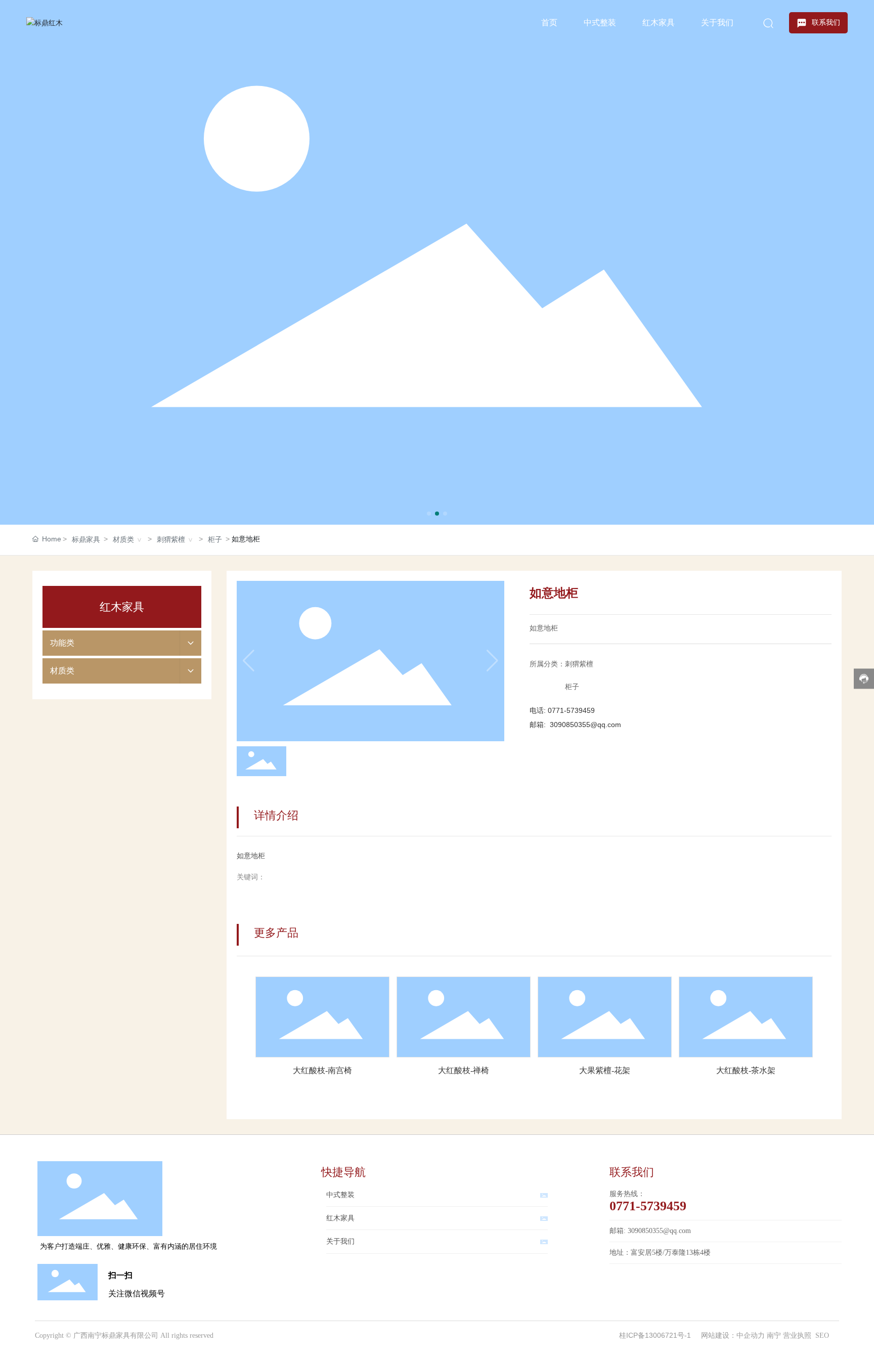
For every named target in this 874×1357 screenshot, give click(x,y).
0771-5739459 (571, 710)
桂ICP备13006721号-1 (655, 1335)
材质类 (123, 539)
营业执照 (797, 1335)
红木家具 (340, 1218)
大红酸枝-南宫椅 (322, 1070)
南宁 (774, 1335)
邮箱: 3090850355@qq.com (650, 1231)
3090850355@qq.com (585, 724)
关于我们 (340, 1241)
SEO (822, 1335)
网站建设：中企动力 (733, 1335)
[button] (429, 514)
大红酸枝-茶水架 (745, 1070)
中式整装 (340, 1195)
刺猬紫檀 (171, 539)
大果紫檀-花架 (604, 1070)
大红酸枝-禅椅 (463, 1070)
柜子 (215, 539)
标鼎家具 (86, 539)
